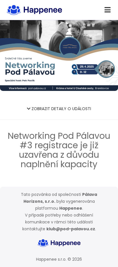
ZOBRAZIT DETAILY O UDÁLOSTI (60, 109)
